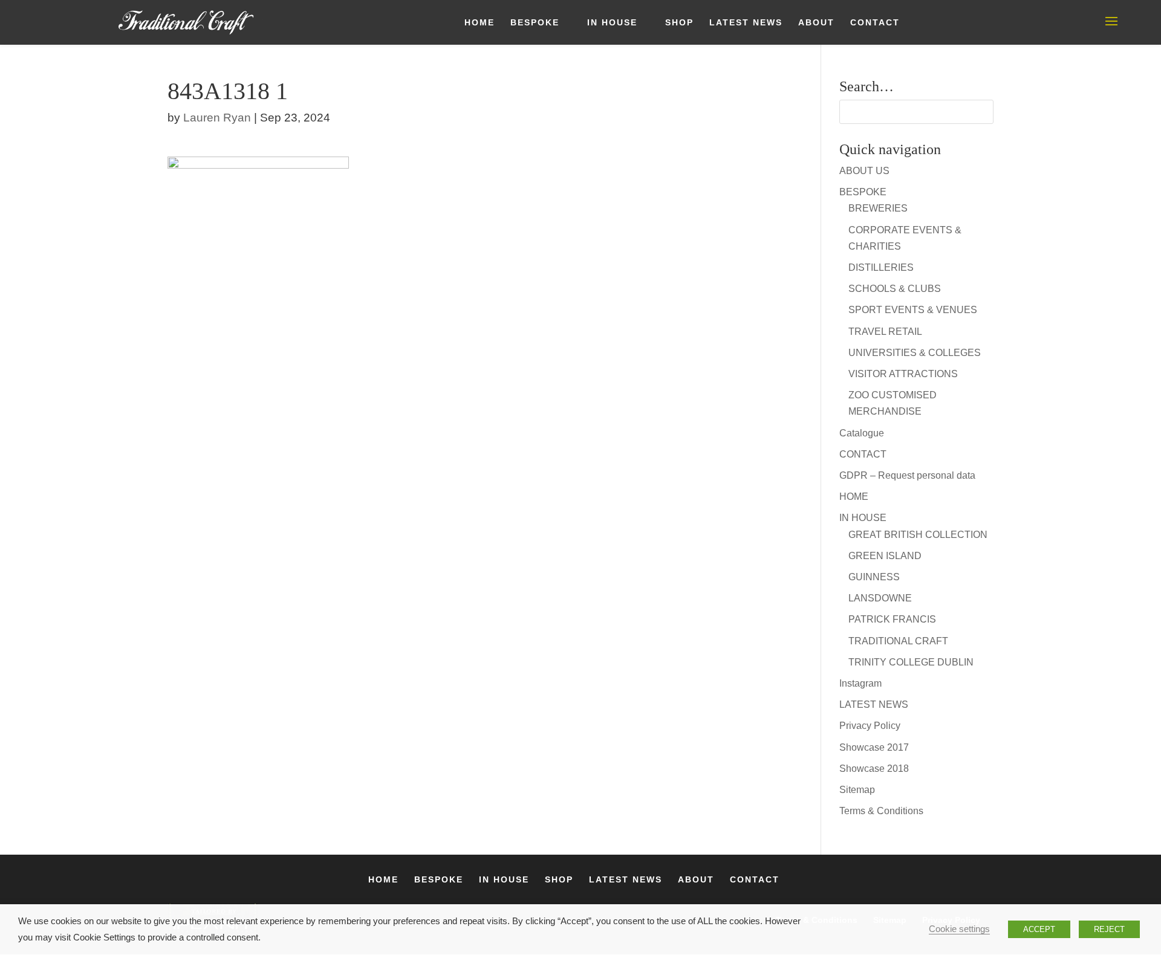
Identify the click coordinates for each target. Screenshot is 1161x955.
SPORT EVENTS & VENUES (912, 310)
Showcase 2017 (874, 747)
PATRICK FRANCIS (892, 619)
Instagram (860, 683)
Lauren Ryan (217, 117)
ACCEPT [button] (1039, 929)
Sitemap (857, 790)
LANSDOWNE (880, 598)
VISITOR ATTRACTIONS (903, 374)
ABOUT (816, 22)
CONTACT (875, 22)
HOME (479, 22)
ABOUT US (864, 171)
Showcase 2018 (874, 768)
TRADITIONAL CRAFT (898, 641)
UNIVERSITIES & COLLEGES (914, 353)
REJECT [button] (1109, 929)
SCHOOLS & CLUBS (894, 288)
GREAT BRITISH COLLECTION (917, 534)
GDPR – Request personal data (907, 475)
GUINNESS (874, 577)
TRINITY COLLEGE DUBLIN (911, 662)
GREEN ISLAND (885, 556)
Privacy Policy (869, 725)
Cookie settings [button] (959, 929)
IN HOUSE (612, 22)
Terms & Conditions (881, 811)
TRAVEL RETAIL (885, 331)
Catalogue (861, 433)
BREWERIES (878, 208)
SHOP (679, 22)
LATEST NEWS (745, 22)
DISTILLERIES (881, 267)
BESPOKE (534, 22)
